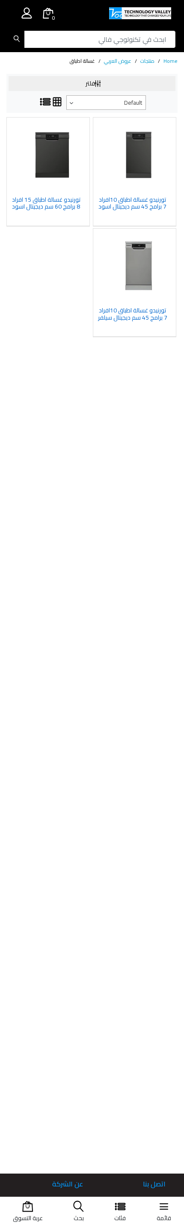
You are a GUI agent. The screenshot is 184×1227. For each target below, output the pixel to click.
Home (170, 61)
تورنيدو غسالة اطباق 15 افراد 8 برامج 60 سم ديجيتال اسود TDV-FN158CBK (46, 203)
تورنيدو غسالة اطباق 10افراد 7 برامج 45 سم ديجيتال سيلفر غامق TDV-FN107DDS (132, 314)
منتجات (147, 61)
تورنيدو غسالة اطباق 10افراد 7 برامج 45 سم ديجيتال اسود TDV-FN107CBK (132, 203)
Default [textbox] (133, 102)
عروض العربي (117, 61)
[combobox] (106, 102)
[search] (16, 39)
